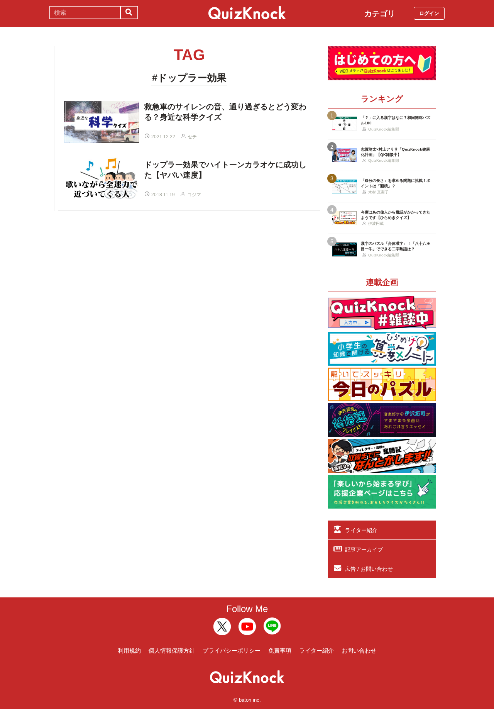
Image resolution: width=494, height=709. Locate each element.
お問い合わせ (359, 650)
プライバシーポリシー (232, 650)
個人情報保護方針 (172, 650)
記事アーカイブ (364, 549)
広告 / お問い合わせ (369, 569)
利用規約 (129, 650)
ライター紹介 (361, 530)
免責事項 (279, 650)
